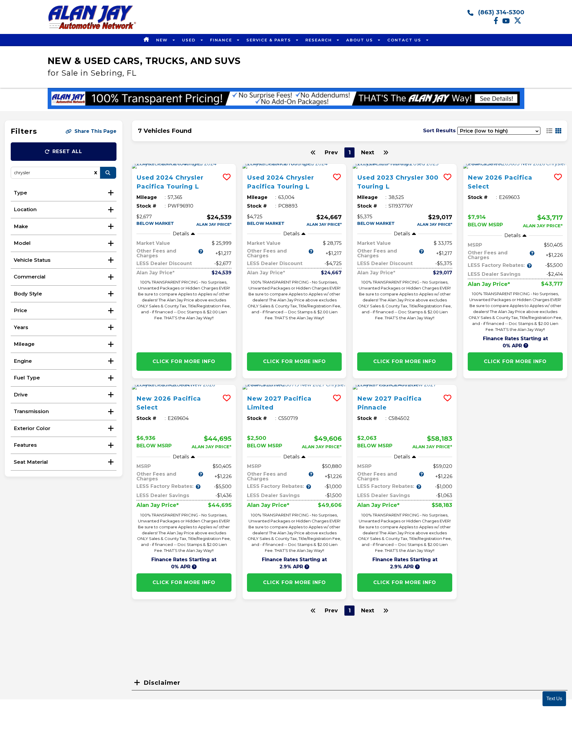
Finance (222, 40)
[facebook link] (498, 22)
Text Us (554, 698)
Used (190, 40)
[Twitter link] (519, 22)
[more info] (184, 166)
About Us (360, 40)
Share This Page (95, 131)
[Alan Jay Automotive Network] (92, 29)
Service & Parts (269, 40)
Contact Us (405, 40)
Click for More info (184, 361)
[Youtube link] (508, 22)
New (163, 40)
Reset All (67, 151)
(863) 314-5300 (500, 12)
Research (319, 40)
